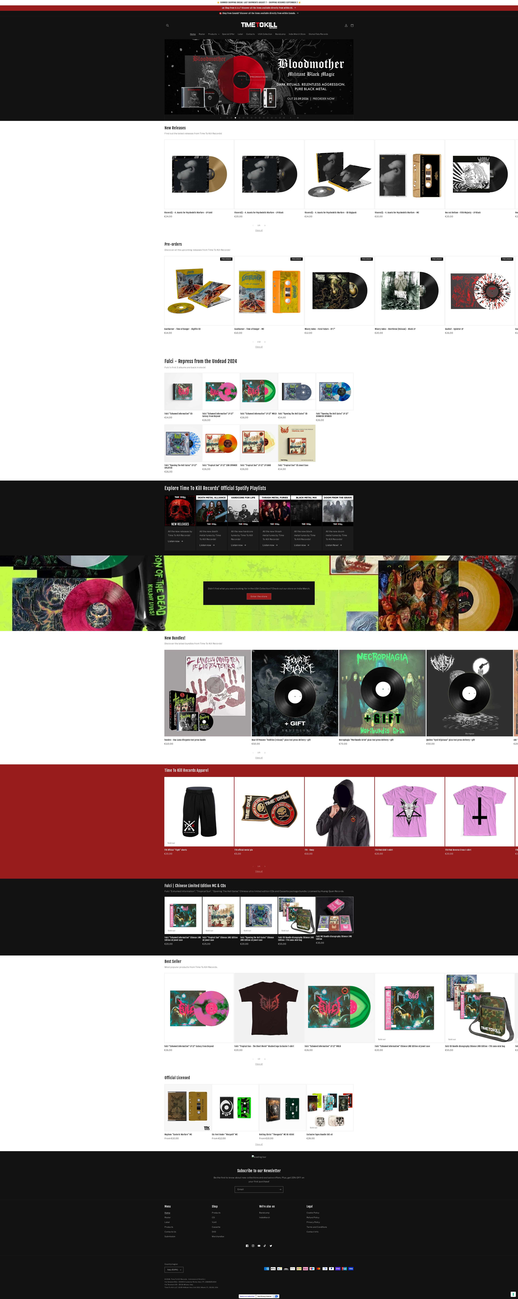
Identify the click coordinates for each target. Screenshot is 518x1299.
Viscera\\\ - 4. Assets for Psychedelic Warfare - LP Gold (188, 212)
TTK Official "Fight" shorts (175, 850)
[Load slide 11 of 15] (268, 118)
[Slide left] (253, 225)
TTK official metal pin (243, 850)
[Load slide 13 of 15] (276, 118)
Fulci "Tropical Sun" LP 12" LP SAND (255, 465)
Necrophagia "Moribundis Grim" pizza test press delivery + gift (366, 740)
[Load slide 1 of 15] (227, 118)
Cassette (216, 1227)
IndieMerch (264, 1217)
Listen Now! (332, 545)
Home (167, 1213)
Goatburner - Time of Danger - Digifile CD (182, 329)
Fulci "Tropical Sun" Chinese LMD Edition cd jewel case (220, 938)
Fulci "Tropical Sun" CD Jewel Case (293, 465)
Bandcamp (264, 1213)
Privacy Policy (313, 1222)
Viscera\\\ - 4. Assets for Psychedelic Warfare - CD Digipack (331, 212)
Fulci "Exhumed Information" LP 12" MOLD (258, 414)
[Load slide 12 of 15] (272, 118)
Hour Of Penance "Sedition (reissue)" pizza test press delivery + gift (281, 740)
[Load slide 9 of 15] (260, 118)
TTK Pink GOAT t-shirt (384, 850)
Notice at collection (247, 1296)
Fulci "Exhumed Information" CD (178, 414)
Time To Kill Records (179, 1279)
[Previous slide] (221, 118)
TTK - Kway (309, 850)
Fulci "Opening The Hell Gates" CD (292, 414)
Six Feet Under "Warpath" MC (225, 1134)
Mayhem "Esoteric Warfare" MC (178, 1134)
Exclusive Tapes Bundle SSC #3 (320, 1134)
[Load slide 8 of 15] (256, 118)
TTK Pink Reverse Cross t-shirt (458, 850)
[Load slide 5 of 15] (243, 118)
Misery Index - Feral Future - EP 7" (320, 329)
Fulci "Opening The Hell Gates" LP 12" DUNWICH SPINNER (332, 415)
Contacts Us (170, 1232)
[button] (168, 25)
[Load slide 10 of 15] (264, 118)
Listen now (174, 541)
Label (167, 1222)
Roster (168, 1217)
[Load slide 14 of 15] (280, 118)
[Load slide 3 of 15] (235, 118)
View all (259, 230)
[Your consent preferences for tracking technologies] (513, 1294)
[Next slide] (291, 118)
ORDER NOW (259, 77)
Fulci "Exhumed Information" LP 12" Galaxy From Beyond (218, 415)
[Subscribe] (280, 1189)
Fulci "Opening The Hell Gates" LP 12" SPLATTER (181, 466)
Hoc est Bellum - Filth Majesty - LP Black (463, 212)
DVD (214, 1232)
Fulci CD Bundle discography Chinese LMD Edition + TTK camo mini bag (296, 938)
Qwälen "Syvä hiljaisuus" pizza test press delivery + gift (450, 740)
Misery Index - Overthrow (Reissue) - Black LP (395, 329)
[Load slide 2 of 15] (231, 118)
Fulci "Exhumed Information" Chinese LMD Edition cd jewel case (183, 938)
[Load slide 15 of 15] (284, 118)
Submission (170, 1236)
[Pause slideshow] (297, 118)
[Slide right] (265, 225)
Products (169, 1227)
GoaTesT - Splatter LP (454, 329)
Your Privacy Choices (264, 1296)
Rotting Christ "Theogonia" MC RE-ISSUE (276, 1134)
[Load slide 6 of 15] (248, 118)
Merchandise (218, 1236)
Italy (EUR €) (172, 1270)
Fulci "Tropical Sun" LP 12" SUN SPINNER (219, 465)
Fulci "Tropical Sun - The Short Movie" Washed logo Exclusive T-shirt (264, 1046)
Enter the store (259, 596)
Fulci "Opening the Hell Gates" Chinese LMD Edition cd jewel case (257, 938)
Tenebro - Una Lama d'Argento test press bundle (185, 740)
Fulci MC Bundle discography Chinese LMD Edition (334, 937)
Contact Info (312, 1232)
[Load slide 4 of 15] (239, 118)
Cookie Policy (313, 1213)
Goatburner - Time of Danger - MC (249, 329)
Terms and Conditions (317, 1227)
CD (213, 1217)
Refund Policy (313, 1217)
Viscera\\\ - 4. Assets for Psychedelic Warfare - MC (397, 212)
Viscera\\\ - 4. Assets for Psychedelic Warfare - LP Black (258, 212)
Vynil (214, 1222)
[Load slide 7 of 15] (252, 118)
